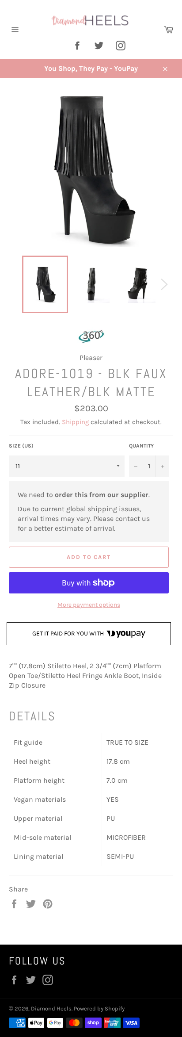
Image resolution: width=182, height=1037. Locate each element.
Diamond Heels (51, 1008)
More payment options (88, 604)
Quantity (141, 446)
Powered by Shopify (99, 1008)
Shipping (75, 422)
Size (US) (21, 446)
